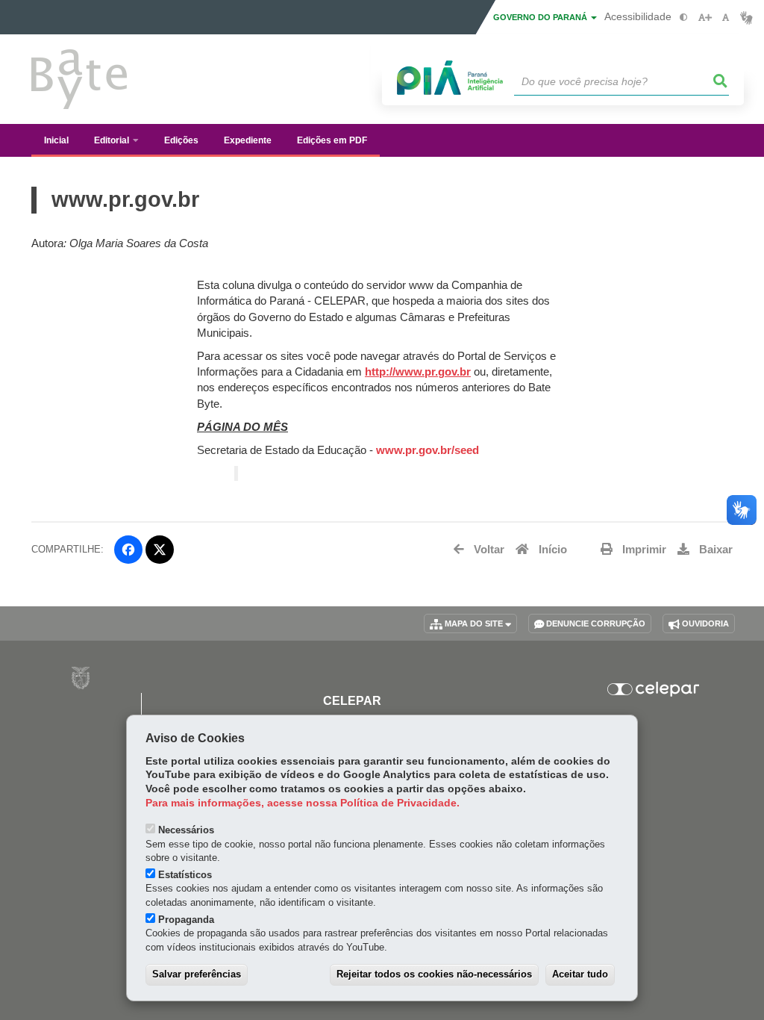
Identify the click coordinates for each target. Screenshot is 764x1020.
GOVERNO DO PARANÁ (541, 17)
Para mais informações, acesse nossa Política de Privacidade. (302, 803)
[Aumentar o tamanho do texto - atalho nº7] (704, 17)
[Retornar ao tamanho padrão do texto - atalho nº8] (725, 17)
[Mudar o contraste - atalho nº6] (683, 17)
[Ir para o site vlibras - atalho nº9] (746, 17)
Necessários (186, 830)
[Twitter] (159, 549)
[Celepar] (653, 689)
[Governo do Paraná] (80, 677)
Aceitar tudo (580, 974)
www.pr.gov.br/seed (427, 450)
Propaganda (186, 919)
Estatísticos (185, 874)
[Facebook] (128, 549)
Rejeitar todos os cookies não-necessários (434, 974)
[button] (721, 81)
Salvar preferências (196, 974)
